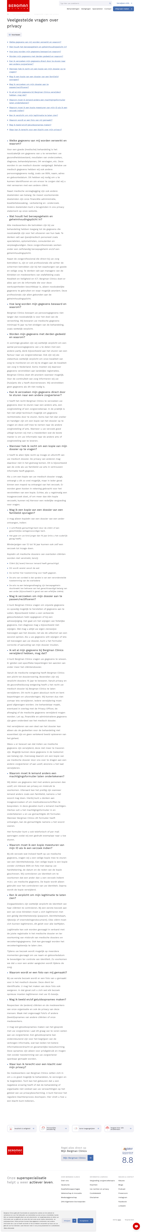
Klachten (93, 1185)
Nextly (119, 1219)
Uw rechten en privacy (99, 1189)
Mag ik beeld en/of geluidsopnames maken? (30, 125)
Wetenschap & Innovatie (71, 1193)
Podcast (121, 1189)
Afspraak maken (122, 9)
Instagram (122, 1197)
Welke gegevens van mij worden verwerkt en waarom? (35, 42)
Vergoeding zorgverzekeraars (102, 1181)
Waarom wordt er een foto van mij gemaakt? (30, 120)
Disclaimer (94, 1197)
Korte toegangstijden (87, 1128)
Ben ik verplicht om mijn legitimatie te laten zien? (33, 115)
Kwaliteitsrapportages (70, 1189)
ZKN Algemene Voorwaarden (73, 1202)
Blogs (120, 1185)
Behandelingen (73, 9)
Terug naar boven (129, 1219)
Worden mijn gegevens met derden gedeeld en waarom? (36, 56)
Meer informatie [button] (9, 1228)
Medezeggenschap (69, 1197)
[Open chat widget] (136, 1226)
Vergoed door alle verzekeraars (117, 1128)
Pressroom (123, 1193)
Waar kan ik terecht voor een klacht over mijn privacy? (35, 129)
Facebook (122, 1202)
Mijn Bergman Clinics (74, 1158)
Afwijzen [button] (67, 1221)
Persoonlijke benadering (51, 1128)
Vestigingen (86, 9)
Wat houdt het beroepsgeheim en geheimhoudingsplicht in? (38, 47)
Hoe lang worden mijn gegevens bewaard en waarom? (35, 51)
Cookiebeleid (95, 1193)
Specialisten (97, 9)
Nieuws (121, 1181)
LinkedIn (122, 1206)
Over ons (65, 1181)
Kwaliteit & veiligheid (22, 1128)
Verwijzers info (123, 3)
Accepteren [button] (84, 1221)
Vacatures (65, 1185)
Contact (107, 9)
